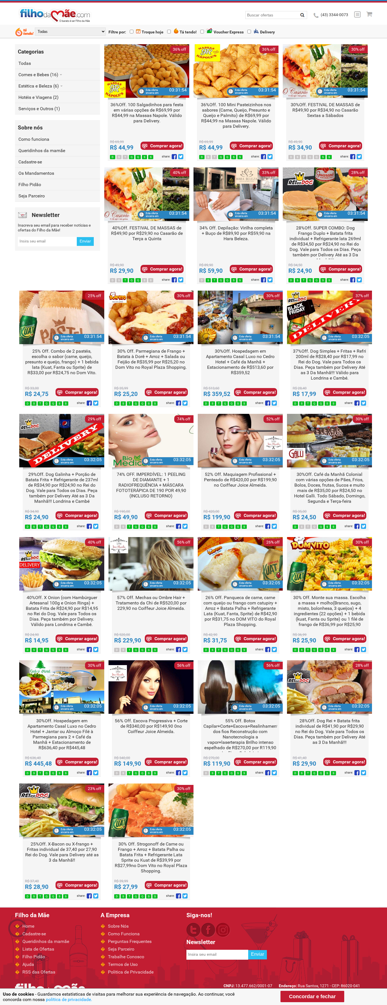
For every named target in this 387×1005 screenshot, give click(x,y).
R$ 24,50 (304, 517)
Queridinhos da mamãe (41, 150)
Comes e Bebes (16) (38, 74)
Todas (24, 63)
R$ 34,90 (300, 147)
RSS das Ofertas (38, 972)
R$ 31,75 (215, 640)
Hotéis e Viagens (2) (38, 97)
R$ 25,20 (126, 394)
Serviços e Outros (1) (39, 108)
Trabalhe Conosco (126, 956)
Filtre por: (117, 32)
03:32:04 (360, 336)
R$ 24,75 (36, 394)
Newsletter (45, 215)
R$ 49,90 (126, 517)
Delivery (267, 32)
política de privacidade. (69, 999)
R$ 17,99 (304, 394)
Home (28, 926)
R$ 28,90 (36, 886)
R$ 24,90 (300, 270)
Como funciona (33, 139)
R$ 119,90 (216, 763)
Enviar (85, 241)
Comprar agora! (166, 145)
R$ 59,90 (211, 270)
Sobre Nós (118, 926)
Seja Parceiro (31, 196)
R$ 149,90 (127, 763)
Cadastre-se (30, 162)
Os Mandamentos (36, 173)
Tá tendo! (188, 32)
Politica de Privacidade (131, 972)
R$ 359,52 (216, 394)
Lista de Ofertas (38, 949)
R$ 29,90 (121, 270)
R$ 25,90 (304, 640)
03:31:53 (178, 90)
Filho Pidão (29, 184)
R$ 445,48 (38, 763)
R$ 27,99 (126, 886)
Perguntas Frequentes (130, 941)
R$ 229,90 (127, 640)
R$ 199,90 (216, 517)
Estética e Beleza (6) (39, 86)
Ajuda (28, 964)
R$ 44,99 (121, 147)
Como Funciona (124, 933)
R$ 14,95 (36, 640)
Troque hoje (152, 32)
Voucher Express (228, 32)
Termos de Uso (123, 964)
